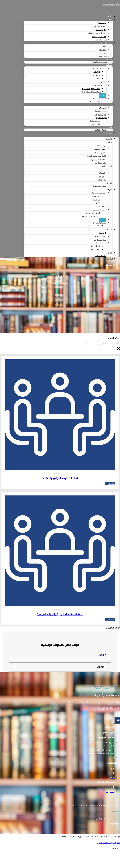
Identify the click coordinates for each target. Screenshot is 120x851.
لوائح (99, 78)
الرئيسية (109, 16)
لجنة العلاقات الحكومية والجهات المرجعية (60, 614)
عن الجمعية (102, 23)
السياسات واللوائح (99, 68)
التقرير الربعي (96, 124)
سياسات (97, 75)
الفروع (109, 127)
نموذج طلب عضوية (100, 62)
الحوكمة (109, 65)
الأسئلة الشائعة (101, 130)
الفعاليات (102, 50)
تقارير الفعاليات (100, 115)
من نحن (109, 19)
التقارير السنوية (100, 111)
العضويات (108, 59)
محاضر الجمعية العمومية (91, 92)
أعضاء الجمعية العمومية (91, 89)
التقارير (109, 104)
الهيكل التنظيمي (100, 26)
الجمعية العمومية (99, 85)
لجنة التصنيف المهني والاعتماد (60, 478)
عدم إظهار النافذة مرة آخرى (108, 842)
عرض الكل (96, 72)
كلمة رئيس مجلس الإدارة (97, 33)
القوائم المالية (101, 118)
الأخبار (104, 46)
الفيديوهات (102, 56)
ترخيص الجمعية (100, 30)
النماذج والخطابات (100, 98)
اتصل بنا (109, 133)
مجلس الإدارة (101, 82)
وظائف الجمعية (95, 101)
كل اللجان (102, 95)
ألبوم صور (103, 53)
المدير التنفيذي (101, 40)
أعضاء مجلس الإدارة (99, 37)
